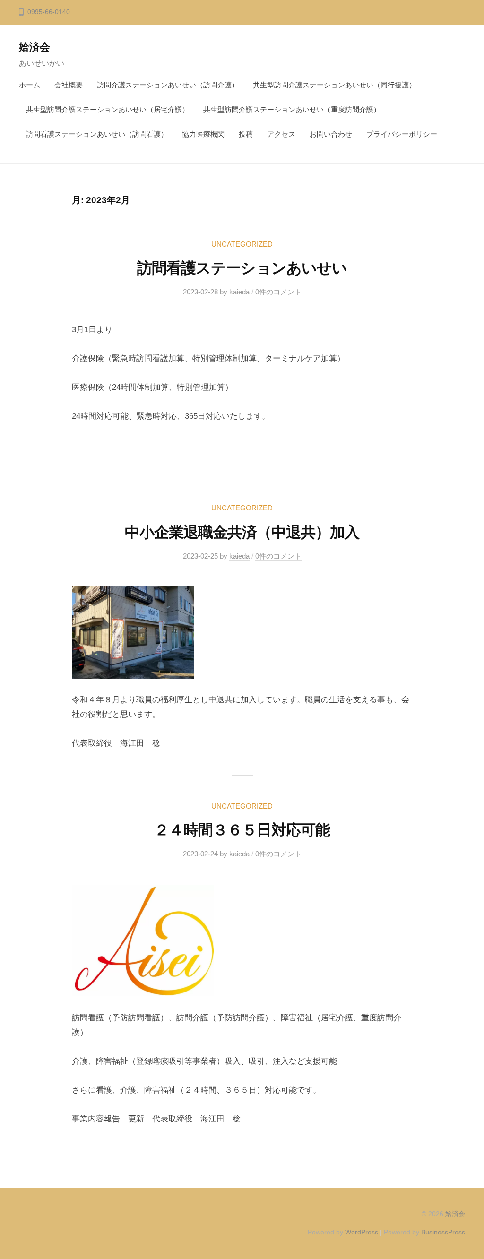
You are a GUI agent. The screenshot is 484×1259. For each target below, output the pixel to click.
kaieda (239, 292)
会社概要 (68, 85)
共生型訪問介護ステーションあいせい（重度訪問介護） (291, 109)
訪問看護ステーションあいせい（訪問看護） (97, 134)
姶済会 (135, 47)
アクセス (281, 134)
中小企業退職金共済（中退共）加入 (242, 532)
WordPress (361, 1232)
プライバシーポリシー (401, 134)
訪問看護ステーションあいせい (242, 267)
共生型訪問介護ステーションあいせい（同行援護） (334, 85)
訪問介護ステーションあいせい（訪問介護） (168, 85)
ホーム (29, 85)
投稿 (246, 134)
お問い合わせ (331, 134)
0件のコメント (278, 292)
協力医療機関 (203, 134)
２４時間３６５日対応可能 (242, 829)
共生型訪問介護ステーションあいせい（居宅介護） (107, 109)
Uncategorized (242, 244)
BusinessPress (443, 1232)
